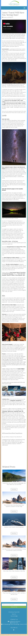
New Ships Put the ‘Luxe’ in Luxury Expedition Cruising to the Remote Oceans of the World (14, 549)
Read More (14, 489)
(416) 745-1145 (14, 623)
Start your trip (14, 607)
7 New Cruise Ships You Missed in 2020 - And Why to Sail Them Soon (14, 593)
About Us (14, 614)
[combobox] (14, 605)
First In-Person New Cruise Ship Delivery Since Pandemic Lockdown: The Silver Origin (14, 505)
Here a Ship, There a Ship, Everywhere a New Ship (14, 571)
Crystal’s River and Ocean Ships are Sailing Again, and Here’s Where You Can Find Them (14, 483)
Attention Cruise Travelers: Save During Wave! (14, 527)
